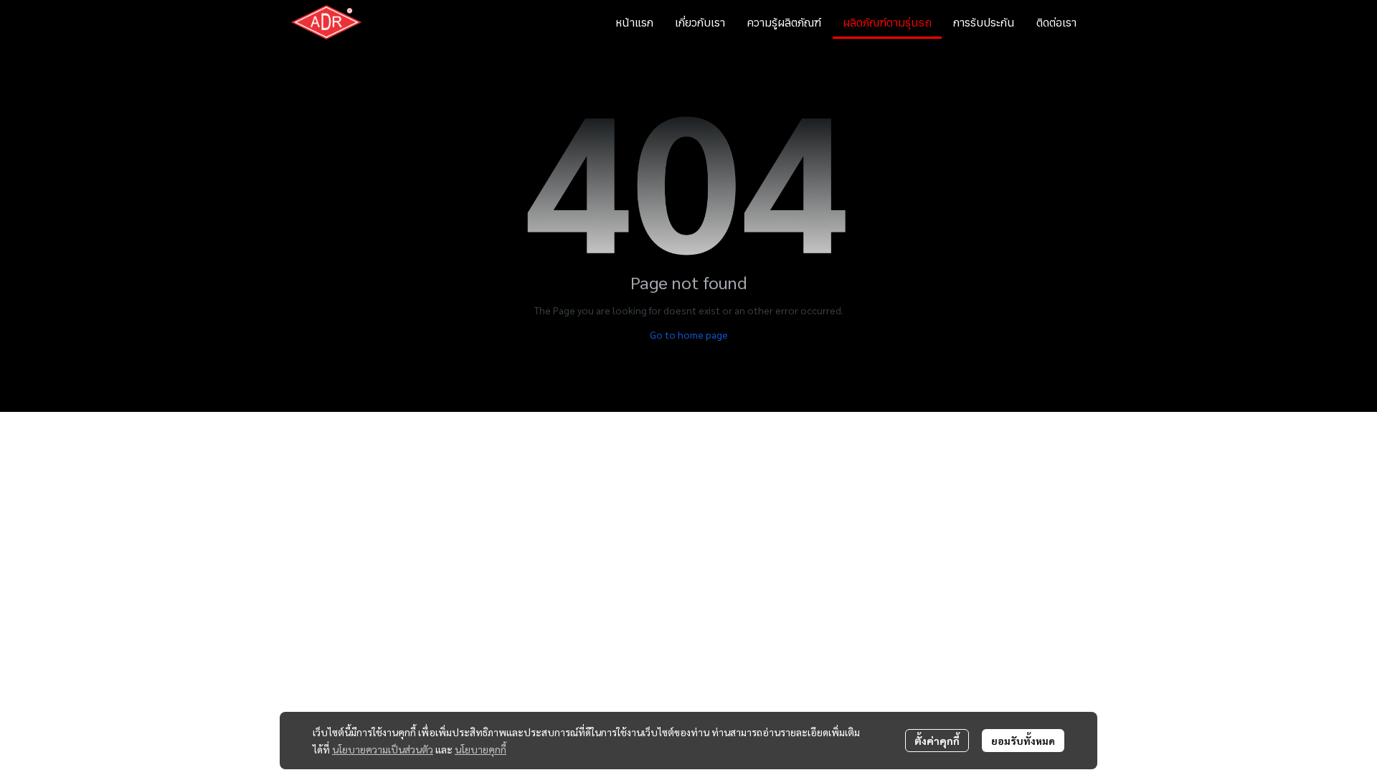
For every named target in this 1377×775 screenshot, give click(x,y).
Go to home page (689, 334)
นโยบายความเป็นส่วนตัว (382, 749)
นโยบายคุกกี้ (480, 749)
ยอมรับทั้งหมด (1023, 740)
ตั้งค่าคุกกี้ (937, 740)
